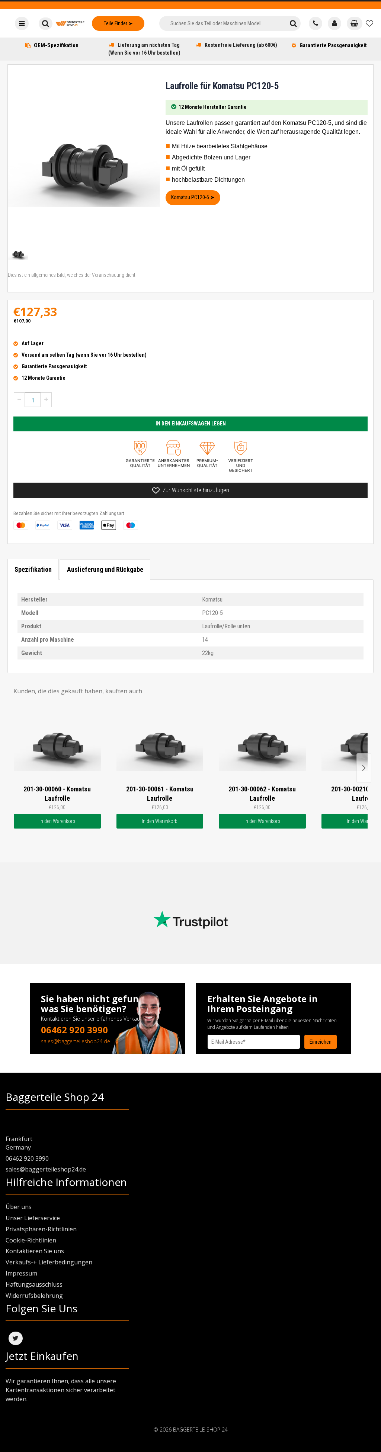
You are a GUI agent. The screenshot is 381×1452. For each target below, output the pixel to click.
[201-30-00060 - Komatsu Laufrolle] (57, 744)
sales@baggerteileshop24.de (75, 1041)
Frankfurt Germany (19, 1143)
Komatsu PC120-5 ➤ (193, 197)
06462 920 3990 (74, 1030)
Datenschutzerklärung (229, 1056)
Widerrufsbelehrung (34, 1295)
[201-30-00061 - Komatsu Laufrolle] (160, 744)
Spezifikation (33, 569)
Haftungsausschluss (34, 1284)
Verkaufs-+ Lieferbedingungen (49, 1262)
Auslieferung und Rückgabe (105, 569)
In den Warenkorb (57, 821)
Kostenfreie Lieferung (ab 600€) (241, 45)
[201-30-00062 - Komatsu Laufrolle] (262, 744)
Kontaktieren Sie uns (35, 1251)
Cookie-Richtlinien (31, 1240)
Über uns (19, 1207)
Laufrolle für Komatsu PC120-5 (222, 86)
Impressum (21, 1273)
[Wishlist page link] (369, 23)
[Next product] (363, 768)
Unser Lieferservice (33, 1218)
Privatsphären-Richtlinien (41, 1229)
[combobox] (222, 23)
